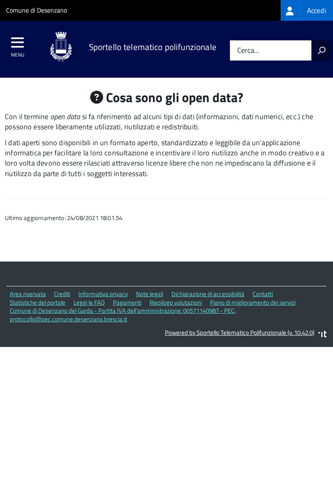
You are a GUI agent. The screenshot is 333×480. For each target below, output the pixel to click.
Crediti (62, 294)
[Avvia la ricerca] (321, 50)
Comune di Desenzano (36, 10)
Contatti (263, 294)
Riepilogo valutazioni (175, 302)
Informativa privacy (103, 294)
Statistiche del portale (37, 302)
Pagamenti (127, 302)
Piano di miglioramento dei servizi (253, 302)
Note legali (149, 294)
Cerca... (248, 50)
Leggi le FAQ (89, 302)
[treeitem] (307, 10)
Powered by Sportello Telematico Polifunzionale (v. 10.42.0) (239, 332)
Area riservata (28, 294)
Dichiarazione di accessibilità (207, 294)
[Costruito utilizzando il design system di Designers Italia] (322, 335)
